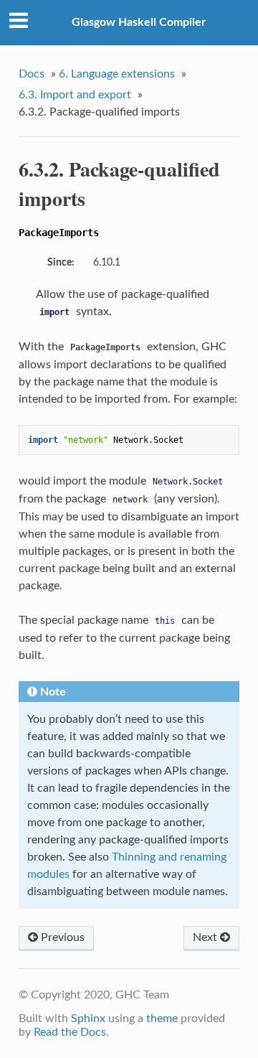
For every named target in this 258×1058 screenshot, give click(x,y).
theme (162, 1018)
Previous (61, 937)
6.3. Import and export (75, 94)
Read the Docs (70, 1032)
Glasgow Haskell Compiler (139, 22)
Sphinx (88, 1018)
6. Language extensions (117, 74)
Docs (31, 74)
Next (206, 937)
